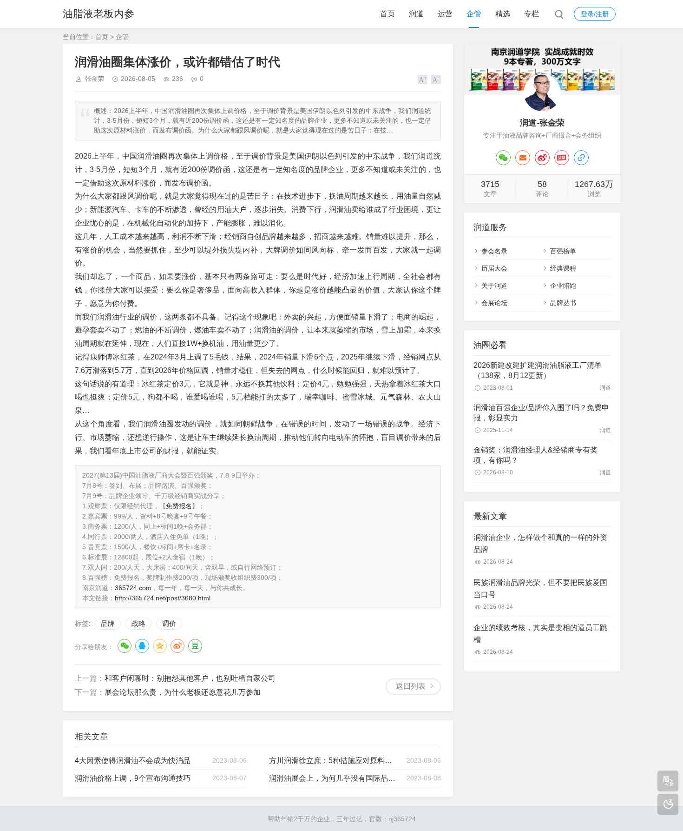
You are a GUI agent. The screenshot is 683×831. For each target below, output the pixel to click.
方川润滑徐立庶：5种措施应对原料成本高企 (333, 761)
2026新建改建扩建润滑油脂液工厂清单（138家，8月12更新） (537, 370)
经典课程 (563, 268)
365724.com (133, 588)
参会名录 (494, 251)
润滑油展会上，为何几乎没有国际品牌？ (333, 778)
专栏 (531, 14)
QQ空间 (160, 646)
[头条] (561, 157)
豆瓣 (195, 646)
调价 (169, 623)
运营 (445, 14)
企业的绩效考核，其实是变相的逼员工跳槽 (540, 634)
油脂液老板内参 (98, 14)
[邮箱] (522, 157)
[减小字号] (436, 79)
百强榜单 (563, 251)
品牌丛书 (563, 302)
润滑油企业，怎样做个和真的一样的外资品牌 (540, 543)
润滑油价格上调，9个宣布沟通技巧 (132, 778)
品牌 (108, 623)
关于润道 (494, 285)
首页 (387, 14)
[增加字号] (422, 79)
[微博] (542, 157)
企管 (473, 14)
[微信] (503, 157)
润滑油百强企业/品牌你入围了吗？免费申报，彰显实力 (541, 413)
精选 (502, 14)
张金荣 (94, 78)
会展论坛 (494, 302)
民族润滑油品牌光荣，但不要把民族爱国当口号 (540, 588)
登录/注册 (595, 14)
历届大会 (494, 268)
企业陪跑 (563, 285)
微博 (177, 646)
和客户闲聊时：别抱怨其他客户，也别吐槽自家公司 (190, 678)
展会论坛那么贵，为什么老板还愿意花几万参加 (183, 692)
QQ (142, 646)
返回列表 (411, 686)
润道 (416, 14)
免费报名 (179, 506)
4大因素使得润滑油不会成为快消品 (132, 761)
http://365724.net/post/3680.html (162, 598)
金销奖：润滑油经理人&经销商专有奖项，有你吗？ (535, 455)
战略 (138, 623)
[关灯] (667, 804)
